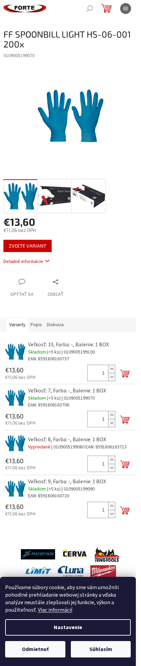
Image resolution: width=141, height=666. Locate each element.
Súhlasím (100, 649)
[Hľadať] (90, 8)
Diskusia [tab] (55, 324)
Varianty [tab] (17, 324)
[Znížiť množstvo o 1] (111, 377)
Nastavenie (68, 627)
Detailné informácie (23, 261)
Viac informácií (55, 610)
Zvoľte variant (27, 246)
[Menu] (125, 8)
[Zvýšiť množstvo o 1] (111, 369)
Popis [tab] (36, 324)
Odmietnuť (35, 649)
